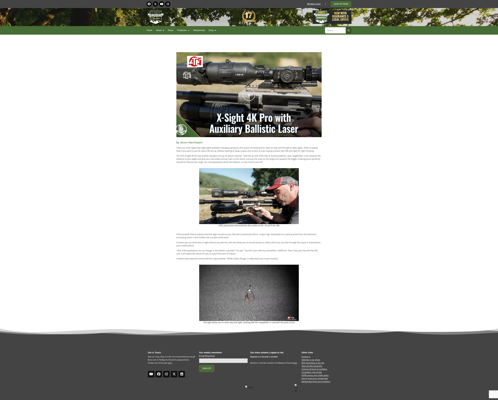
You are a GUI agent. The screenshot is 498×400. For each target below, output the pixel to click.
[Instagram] (167, 4)
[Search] (348, 30)
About (158, 30)
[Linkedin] (181, 374)
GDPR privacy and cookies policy (315, 375)
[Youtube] (161, 4)
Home (149, 30)
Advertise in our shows (311, 360)
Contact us (306, 357)
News (170, 30)
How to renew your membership (315, 378)
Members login (314, 4)
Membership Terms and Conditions (316, 382)
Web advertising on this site (313, 363)
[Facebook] (149, 4)
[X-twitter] (155, 4)
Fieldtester (182, 30)
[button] (249, 94)
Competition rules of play (312, 372)
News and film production (312, 366)
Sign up (206, 368)
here (170, 363)
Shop (211, 30)
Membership (199, 30)
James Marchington (191, 142)
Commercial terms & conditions (314, 369)
